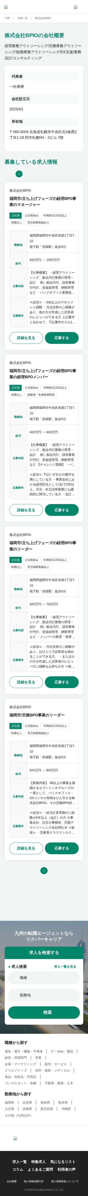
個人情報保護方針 (34, 1181)
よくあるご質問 (40, 1169)
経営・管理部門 (16, 1058)
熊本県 (63, 1102)
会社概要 (12, 1181)
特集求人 (38, 1162)
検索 (47, 1012)
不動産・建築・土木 (59, 1083)
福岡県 (9, 1102)
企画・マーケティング (20, 1064)
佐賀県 (27, 1102)
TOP (7, 18)
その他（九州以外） (19, 1115)
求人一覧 (19, 1162)
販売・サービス (56, 1064)
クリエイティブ (16, 1070)
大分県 (9, 1109)
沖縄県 (66, 1109)
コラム (17, 1169)
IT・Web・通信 (62, 1051)
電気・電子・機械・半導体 (24, 1051)
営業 (38, 1058)
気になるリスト (63, 1162)
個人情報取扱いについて (65, 1181)
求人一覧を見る (65, 966)
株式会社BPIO (43, 18)
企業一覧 (23, 18)
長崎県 (45, 1102)
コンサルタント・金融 (20, 1083)
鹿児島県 (46, 1109)
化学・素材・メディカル (52, 1070)
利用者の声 (67, 1169)
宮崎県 (27, 1109)
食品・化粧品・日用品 (20, 1077)
